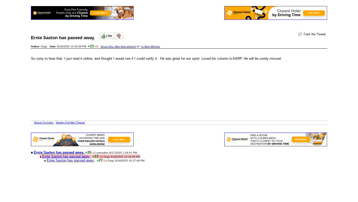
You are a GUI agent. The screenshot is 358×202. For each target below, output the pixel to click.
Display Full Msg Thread (70, 122)
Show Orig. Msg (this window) (118, 46)
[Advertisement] (126, 80)
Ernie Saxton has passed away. (66, 156)
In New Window (150, 46)
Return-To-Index (43, 122)
